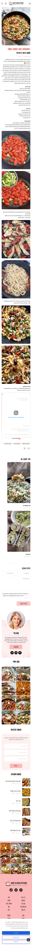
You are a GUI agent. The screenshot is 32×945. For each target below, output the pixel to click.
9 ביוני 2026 (18, 783)
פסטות (9, 49)
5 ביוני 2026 (18, 823)
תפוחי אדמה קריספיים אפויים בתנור (13, 781)
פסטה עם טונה (17, 443)
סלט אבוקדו (28, 554)
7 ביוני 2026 (18, 803)
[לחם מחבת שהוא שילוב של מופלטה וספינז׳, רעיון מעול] (5, 869)
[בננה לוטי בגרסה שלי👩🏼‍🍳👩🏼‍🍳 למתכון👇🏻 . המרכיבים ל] (9, 688)
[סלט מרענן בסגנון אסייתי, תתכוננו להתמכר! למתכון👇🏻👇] (23, 674)
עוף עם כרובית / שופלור (15, 791)
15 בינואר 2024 (27, 556)
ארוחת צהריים (26, 49)
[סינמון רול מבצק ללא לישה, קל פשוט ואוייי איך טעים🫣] (9, 674)
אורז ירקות (18, 801)
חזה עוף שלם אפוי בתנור (15, 820)
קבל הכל (16, 933)
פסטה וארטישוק (25, 443)
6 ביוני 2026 (18, 813)
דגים (20, 49)
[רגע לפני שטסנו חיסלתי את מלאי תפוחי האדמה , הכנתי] (23, 688)
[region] (16, 932)
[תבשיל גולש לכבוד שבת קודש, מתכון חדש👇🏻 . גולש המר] (9, 703)
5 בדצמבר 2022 (26, 508)
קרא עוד (16, 647)
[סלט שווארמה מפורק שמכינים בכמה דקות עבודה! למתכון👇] (23, 703)
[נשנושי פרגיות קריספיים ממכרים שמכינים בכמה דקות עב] (9, 717)
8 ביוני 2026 (18, 793)
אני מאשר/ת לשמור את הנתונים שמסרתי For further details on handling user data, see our (15, 595)
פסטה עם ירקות (7, 443)
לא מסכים (16, 942)
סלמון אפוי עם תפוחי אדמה (15, 811)
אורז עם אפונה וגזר (26, 505)
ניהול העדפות (16, 937)
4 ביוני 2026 (18, 833)
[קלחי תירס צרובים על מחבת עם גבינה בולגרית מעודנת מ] (23, 717)
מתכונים (15, 49)
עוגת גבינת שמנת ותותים (15, 830)
